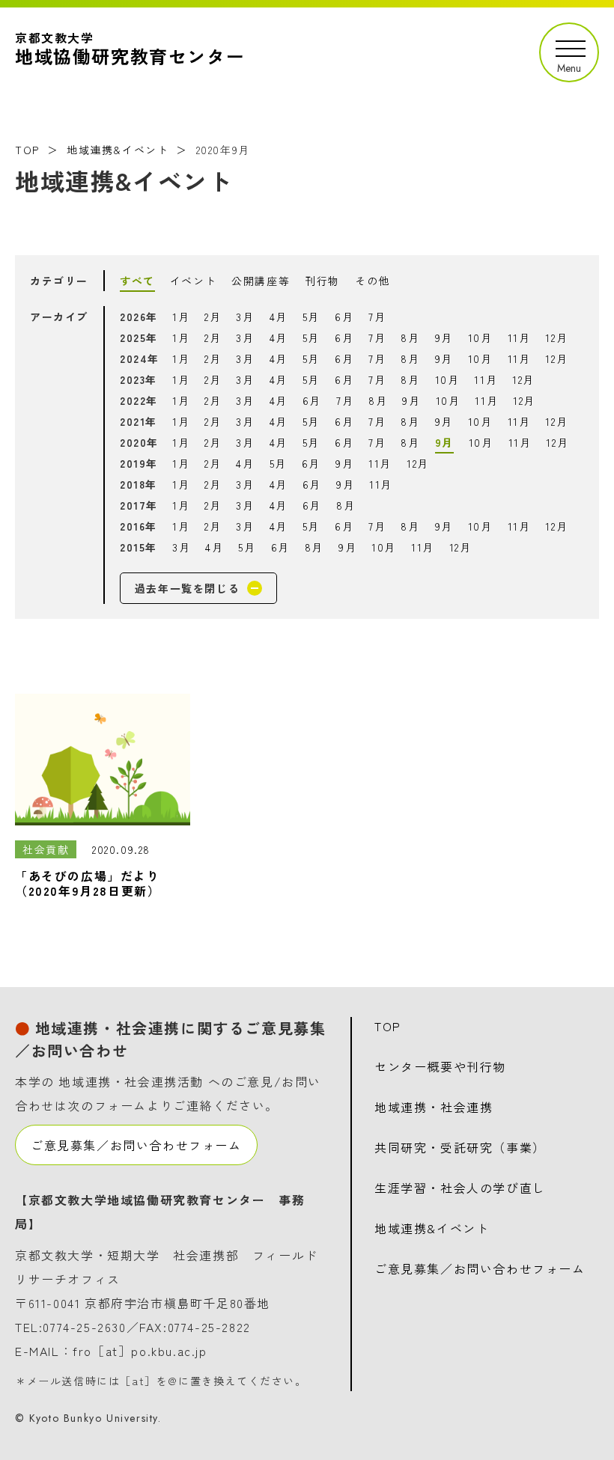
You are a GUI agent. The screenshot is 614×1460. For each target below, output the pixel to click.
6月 (344, 316)
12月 (556, 337)
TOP (27, 149)
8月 (410, 337)
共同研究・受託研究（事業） (460, 1147)
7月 (377, 316)
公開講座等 (260, 280)
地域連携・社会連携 (433, 1107)
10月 (480, 337)
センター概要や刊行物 (440, 1066)
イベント (193, 280)
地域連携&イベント (117, 149)
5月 (311, 316)
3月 (245, 316)
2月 (212, 316)
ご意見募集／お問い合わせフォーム (136, 1145)
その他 (372, 280)
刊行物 (322, 280)
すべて (137, 280)
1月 (180, 316)
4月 (279, 316)
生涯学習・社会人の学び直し (460, 1188)
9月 (444, 337)
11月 (519, 337)
